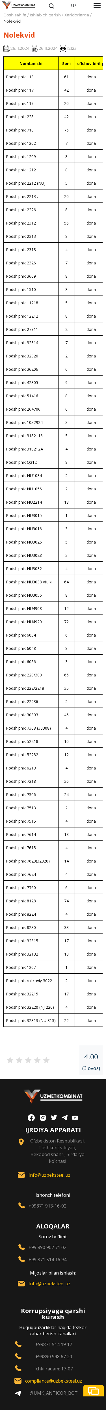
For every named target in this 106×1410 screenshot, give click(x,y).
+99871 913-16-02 (47, 1206)
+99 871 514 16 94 (47, 1259)
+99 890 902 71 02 (47, 1247)
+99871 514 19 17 (53, 1344)
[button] (93, 1390)
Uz (74, 5)
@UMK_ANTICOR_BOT (54, 1393)
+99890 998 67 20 (53, 1356)
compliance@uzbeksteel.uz (53, 1381)
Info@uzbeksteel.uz (49, 1175)
